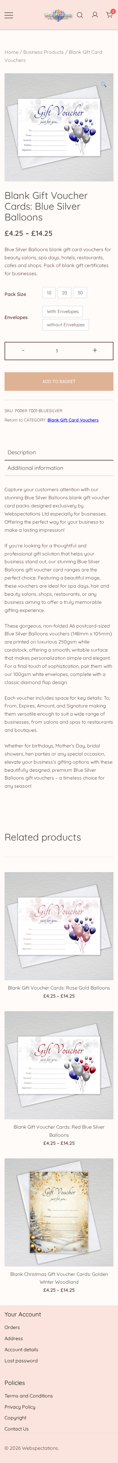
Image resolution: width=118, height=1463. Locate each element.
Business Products (43, 52)
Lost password (21, 1361)
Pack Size (15, 294)
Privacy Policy (20, 1407)
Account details (21, 1349)
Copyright (15, 1418)
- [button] (23, 350)
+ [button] (95, 350)
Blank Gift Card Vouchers (73, 420)
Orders (12, 1327)
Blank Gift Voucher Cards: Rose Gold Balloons (59, 988)
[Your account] (95, 15)
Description (22, 452)
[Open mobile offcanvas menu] (9, 15)
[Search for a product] (80, 15)
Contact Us (17, 1429)
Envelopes (16, 317)
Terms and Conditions (29, 1396)
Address (14, 1338)
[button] (104, 85)
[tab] (59, 453)
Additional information (35, 467)
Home (11, 52)
